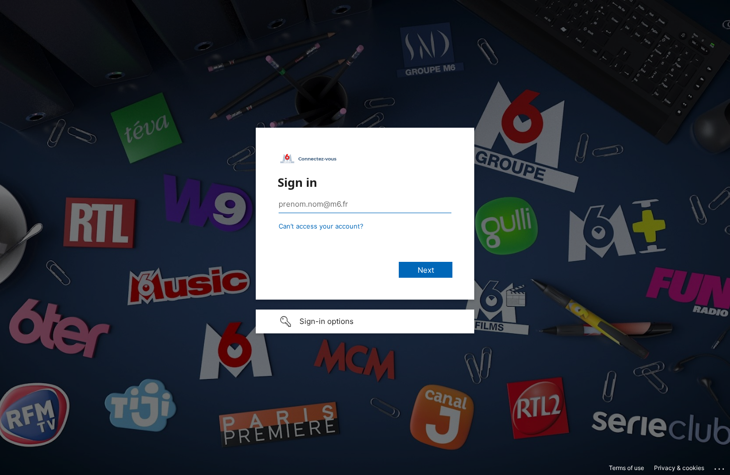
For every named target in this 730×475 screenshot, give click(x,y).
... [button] (720, 467)
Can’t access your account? (321, 226)
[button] (365, 321)
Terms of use (626, 468)
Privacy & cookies (679, 468)
